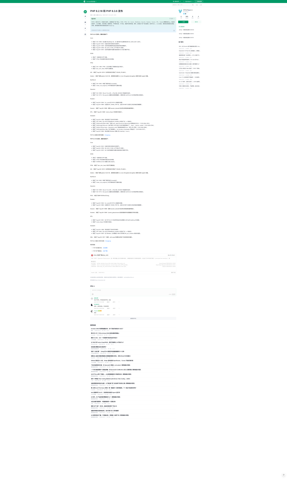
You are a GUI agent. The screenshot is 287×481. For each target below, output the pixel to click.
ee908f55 (93, 264)
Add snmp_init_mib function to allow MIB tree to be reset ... (112, 266)
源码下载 (173, 272)
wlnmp (185, 10)
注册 (200, 5)
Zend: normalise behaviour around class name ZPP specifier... (113, 264)
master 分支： (94, 272)
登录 (197, 5)
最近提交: (93, 261)
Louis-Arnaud (162, 263)
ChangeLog (107, 135)
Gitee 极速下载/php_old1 (101, 255)
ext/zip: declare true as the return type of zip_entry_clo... (111, 263)
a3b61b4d (93, 266)
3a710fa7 (93, 263)
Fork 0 (173, 255)
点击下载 (105, 251)
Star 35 (169, 255)
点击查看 (105, 248)
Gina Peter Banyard (161, 264)
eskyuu (164, 266)
